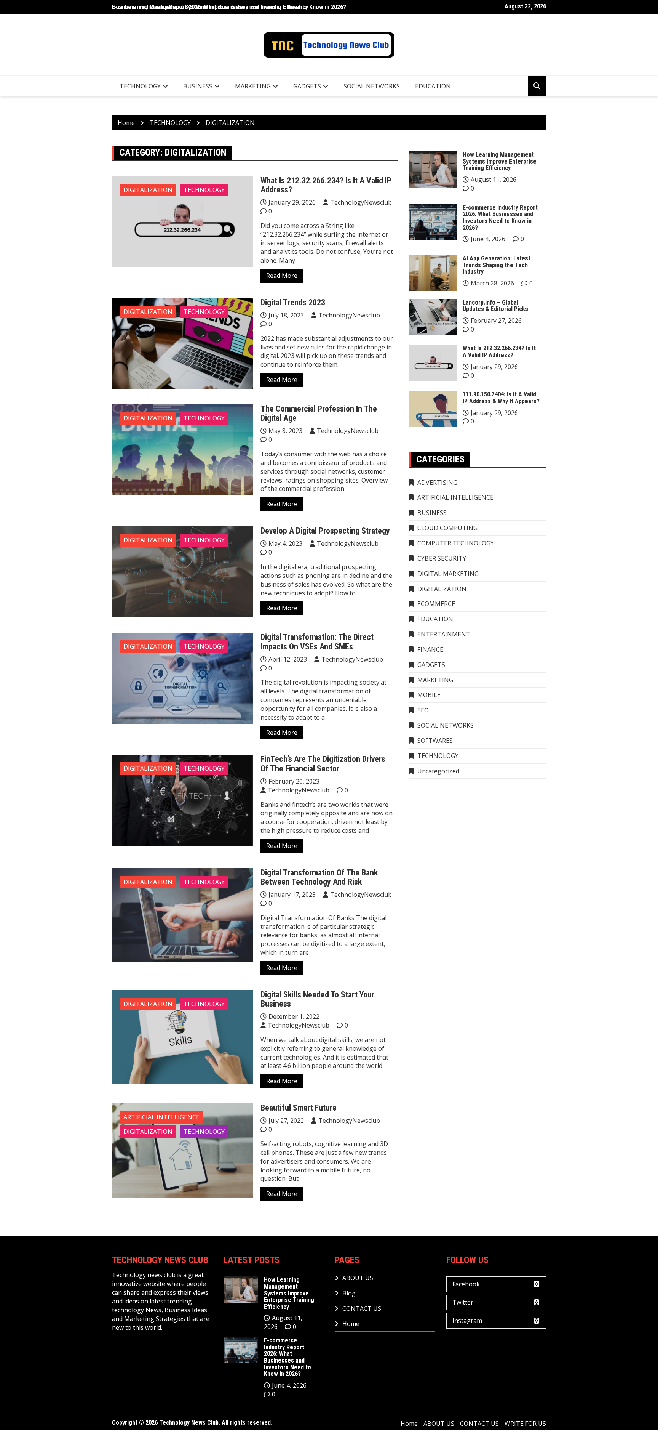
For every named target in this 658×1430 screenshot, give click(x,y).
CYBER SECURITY (441, 558)
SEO (423, 710)
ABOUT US (357, 1278)
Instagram (467, 1320)
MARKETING (253, 86)
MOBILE (429, 695)
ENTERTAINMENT (443, 634)
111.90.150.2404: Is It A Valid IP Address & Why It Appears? (501, 398)
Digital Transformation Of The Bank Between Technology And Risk (319, 877)
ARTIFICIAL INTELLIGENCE (161, 1117)
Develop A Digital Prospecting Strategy (325, 530)
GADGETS (307, 86)
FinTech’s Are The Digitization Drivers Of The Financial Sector (322, 763)
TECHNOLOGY (140, 86)
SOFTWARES (435, 740)
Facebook (466, 1284)
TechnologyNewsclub (361, 202)
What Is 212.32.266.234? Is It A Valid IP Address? (325, 185)
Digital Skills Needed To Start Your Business (317, 999)
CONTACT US (361, 1308)
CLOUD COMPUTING (447, 528)
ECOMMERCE (436, 604)
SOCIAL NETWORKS (371, 86)
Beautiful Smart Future (298, 1108)
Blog (349, 1293)
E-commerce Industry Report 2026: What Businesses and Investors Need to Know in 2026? (500, 217)
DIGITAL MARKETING (448, 573)
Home (350, 1323)
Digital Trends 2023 (292, 302)
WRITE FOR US (525, 1423)
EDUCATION (433, 86)
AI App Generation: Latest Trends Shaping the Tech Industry (496, 265)
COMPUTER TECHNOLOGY (455, 543)
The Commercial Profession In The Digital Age (318, 413)
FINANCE (430, 649)
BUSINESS (197, 86)
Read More (281, 275)
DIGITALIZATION (147, 190)
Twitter (462, 1302)
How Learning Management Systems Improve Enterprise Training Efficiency (210, 7)
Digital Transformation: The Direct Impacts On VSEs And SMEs (317, 641)
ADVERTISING (437, 482)
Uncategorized (438, 771)
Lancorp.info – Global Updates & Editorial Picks (495, 306)
